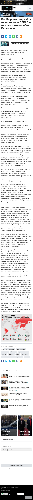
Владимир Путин (9, 349)
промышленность (23, 351)
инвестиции (5, 351)
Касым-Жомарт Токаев (16, 357)
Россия (4, 354)
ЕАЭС (17, 354)
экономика (5, 357)
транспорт (11, 354)
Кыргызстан (25, 354)
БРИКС (27, 357)
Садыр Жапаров (21, 349)
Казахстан (13, 351)
